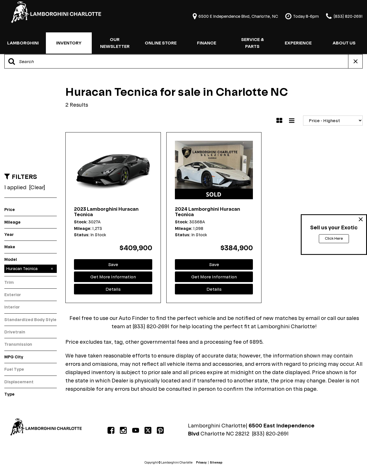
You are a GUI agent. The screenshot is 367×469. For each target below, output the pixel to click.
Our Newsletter (115, 43)
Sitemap (216, 462)
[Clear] (37, 187)
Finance (206, 42)
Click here (334, 238)
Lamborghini (23, 42)
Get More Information (113, 276)
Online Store (161, 42)
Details (113, 289)
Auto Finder (133, 318)
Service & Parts (252, 43)
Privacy (201, 462)
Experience (298, 42)
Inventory (68, 42)
